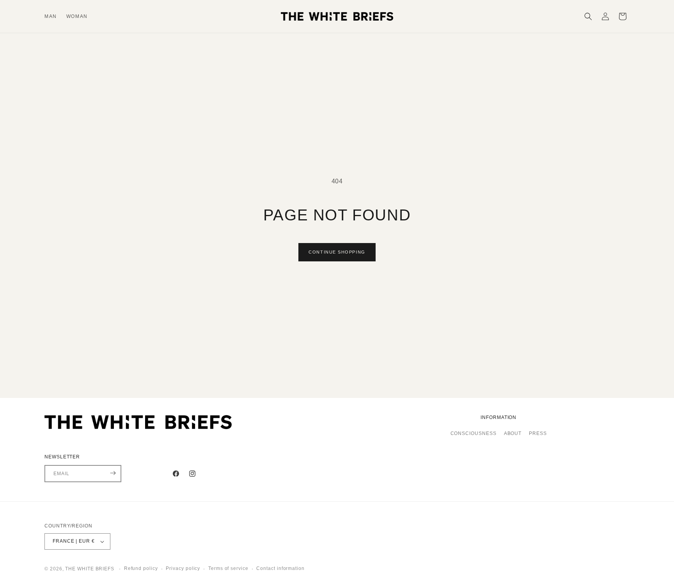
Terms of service (228, 568)
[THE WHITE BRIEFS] (188, 424)
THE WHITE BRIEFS (90, 568)
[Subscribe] (112, 473)
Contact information (280, 568)
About (513, 433)
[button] (588, 16)
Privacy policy (183, 568)
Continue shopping (337, 252)
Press (538, 433)
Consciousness (474, 433)
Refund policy (141, 568)
